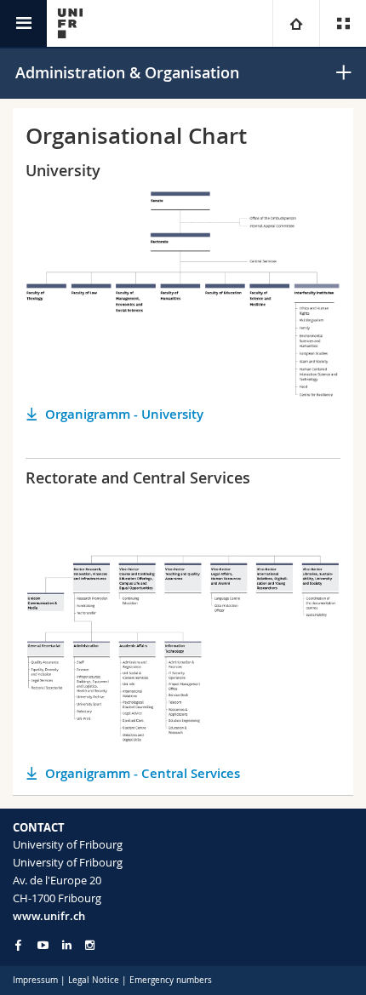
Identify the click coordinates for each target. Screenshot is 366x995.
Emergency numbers (170, 980)
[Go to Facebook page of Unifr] (18, 944)
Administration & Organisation (127, 72)
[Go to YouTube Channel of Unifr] (43, 945)
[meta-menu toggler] (342, 23)
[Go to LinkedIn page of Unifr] (66, 945)
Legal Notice (93, 980)
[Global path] (295, 23)
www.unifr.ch (49, 916)
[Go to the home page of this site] (70, 23)
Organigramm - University (124, 414)
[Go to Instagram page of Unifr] (89, 945)
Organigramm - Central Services (142, 773)
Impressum (35, 980)
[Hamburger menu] (23, 23)
